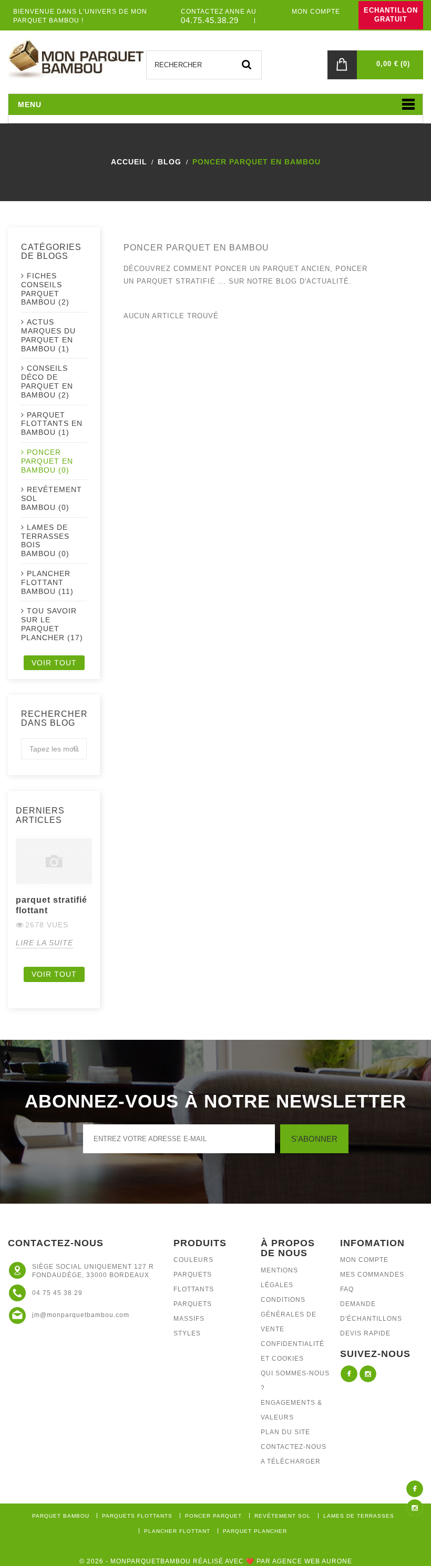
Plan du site (285, 1432)
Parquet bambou (60, 1516)
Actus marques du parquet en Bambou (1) (48, 335)
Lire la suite (44, 942)
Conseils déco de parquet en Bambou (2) (47, 381)
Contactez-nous (293, 1446)
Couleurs (193, 1260)
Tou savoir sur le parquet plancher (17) (52, 624)
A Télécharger (291, 1461)
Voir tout (54, 663)
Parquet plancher (255, 1531)
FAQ (347, 1289)
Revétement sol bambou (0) (51, 498)
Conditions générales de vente (288, 1314)
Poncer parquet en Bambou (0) (47, 461)
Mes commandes (372, 1274)
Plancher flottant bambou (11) (47, 582)
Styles (187, 1333)
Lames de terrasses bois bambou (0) (45, 540)
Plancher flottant (177, 1531)
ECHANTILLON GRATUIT (391, 14)
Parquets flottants (137, 1516)
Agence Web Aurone (312, 1561)
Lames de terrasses (358, 1516)
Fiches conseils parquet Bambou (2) (45, 289)
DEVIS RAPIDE (365, 1333)
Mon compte (364, 1260)
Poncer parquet (213, 1516)
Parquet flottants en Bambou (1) (52, 424)
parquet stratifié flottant (51, 905)
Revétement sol (282, 1516)
